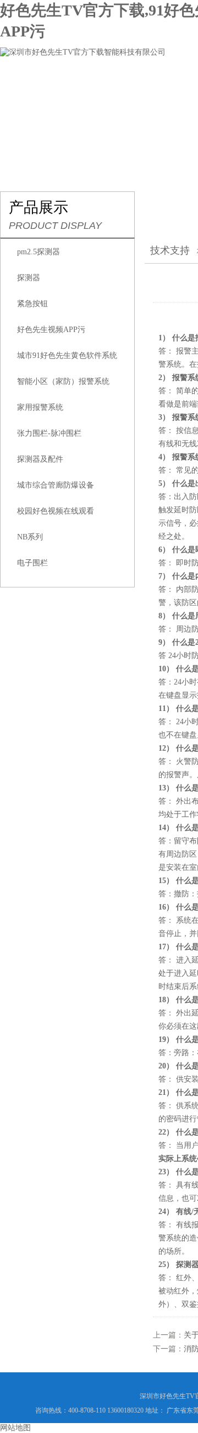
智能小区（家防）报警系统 (63, 381)
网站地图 (15, 1428)
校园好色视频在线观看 (55, 511)
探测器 (28, 278)
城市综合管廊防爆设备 (55, 485)
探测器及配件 (40, 459)
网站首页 (30, 85)
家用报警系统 (40, 407)
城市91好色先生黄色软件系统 (67, 355)
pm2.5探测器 (38, 252)
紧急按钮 (32, 304)
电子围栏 (32, 563)
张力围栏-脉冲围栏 (49, 433)
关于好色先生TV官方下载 (120, 85)
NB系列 (30, 537)
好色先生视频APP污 (51, 329)
